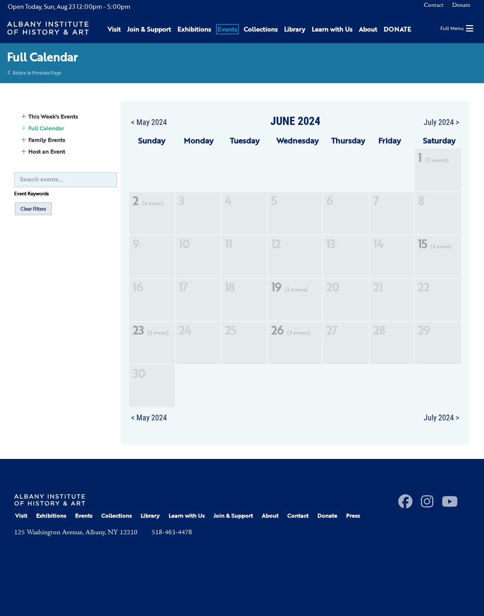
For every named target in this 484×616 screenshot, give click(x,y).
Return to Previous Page (37, 72)
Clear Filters (33, 208)
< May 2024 (149, 121)
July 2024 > (441, 121)
